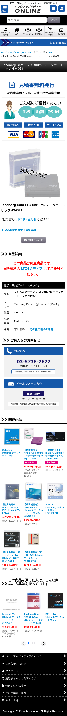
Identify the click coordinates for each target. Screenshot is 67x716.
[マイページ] (61, 8)
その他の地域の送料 (41, 329)
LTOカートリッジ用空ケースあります (17, 42)
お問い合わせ (27, 219)
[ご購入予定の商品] (53, 8)
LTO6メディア (32, 268)
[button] (4, 9)
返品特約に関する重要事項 (20, 230)
